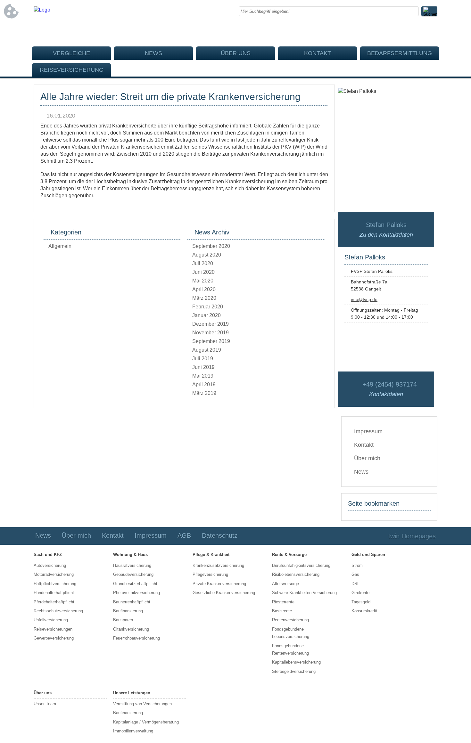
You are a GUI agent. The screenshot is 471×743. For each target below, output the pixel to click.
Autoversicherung (50, 565)
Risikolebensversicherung (295, 574)
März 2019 (204, 393)
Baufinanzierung (128, 610)
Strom (357, 565)
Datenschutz (219, 535)
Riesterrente (283, 602)
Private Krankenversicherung (219, 583)
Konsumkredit (364, 610)
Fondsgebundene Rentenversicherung (290, 649)
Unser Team (45, 703)
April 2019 (204, 384)
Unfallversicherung (51, 619)
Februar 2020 (207, 306)
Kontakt (317, 53)
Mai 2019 (202, 376)
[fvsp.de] (42, 9)
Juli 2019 (202, 358)
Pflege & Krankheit (211, 554)
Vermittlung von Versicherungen (142, 703)
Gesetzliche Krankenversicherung (224, 592)
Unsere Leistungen (131, 692)
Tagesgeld (360, 602)
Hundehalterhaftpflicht (54, 592)
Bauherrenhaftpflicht (131, 602)
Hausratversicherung (132, 565)
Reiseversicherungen (53, 629)
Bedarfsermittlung (399, 53)
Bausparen (123, 619)
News (153, 53)
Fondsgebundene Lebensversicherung (290, 633)
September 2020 (211, 246)
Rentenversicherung (290, 619)
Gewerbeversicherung (54, 638)
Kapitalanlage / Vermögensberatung (146, 722)
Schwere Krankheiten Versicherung (304, 592)
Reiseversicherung (71, 70)
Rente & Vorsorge (289, 554)
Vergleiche (71, 53)
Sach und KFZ (48, 554)
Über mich (367, 458)
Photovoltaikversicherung (136, 592)
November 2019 (210, 332)
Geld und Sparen (368, 554)
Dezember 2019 (210, 324)
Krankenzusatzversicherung (218, 565)
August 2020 (206, 254)
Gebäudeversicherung (133, 574)
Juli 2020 (202, 263)
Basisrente (282, 610)
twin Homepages (412, 536)
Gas (355, 574)
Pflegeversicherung (210, 574)
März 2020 (204, 298)
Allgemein (59, 246)
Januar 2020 (206, 315)
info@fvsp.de (364, 299)
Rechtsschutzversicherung (58, 610)
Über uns (236, 53)
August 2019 (206, 350)
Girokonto (360, 592)
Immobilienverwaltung (133, 731)
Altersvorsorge (285, 583)
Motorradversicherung (54, 574)
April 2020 (204, 289)
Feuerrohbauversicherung (136, 638)
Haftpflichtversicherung (55, 583)
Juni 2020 (203, 272)
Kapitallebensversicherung (296, 662)
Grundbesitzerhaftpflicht (135, 583)
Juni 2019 (203, 367)
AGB (184, 535)
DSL (355, 583)
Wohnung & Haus (130, 554)
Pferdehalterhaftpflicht (54, 602)
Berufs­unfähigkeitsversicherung (301, 565)
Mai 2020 (202, 280)
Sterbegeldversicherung (294, 671)
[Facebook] (432, 32)
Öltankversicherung (131, 629)
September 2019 (211, 341)
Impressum (368, 431)
